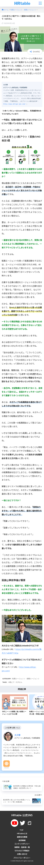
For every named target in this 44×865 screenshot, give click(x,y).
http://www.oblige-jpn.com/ (14, 104)
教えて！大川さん (16, 682)
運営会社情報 (22, 837)
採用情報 (22, 840)
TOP (21, 830)
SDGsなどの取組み (22, 850)
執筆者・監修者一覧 (22, 847)
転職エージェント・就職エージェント (26, 679)
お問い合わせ (22, 854)
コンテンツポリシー (22, 843)
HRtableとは (22, 833)
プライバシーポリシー (21, 857)
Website (6, 768)
